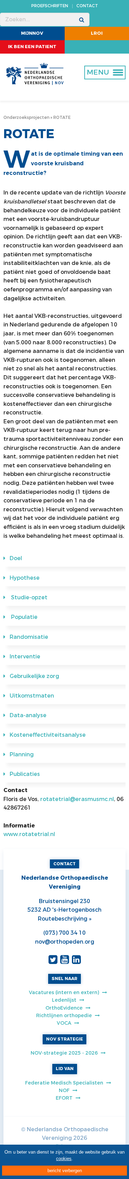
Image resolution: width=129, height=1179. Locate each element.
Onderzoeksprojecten (26, 117)
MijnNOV (32, 33)
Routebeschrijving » (64, 918)
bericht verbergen (64, 1170)
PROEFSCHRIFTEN (49, 6)
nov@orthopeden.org (64, 941)
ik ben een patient (32, 46)
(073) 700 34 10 (64, 932)
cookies (64, 1158)
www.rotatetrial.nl (29, 834)
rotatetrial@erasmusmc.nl (77, 799)
